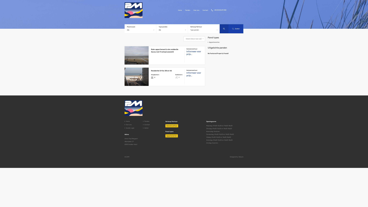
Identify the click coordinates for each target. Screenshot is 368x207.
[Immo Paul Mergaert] (134, 17)
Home (180, 10)
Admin (146, 128)
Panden (187, 10)
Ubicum (240, 157)
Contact (205, 10)
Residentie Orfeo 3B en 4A (161, 71)
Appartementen (214, 42)
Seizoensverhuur (171, 126)
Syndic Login (130, 128)
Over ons (196, 10)
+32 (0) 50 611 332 (220, 10)
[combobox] (140, 30)
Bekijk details (136, 61)
